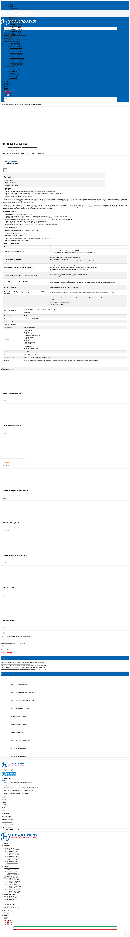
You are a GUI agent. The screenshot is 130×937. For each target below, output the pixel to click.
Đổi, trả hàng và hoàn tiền (8, 824)
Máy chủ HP (7, 866)
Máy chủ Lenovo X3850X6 (13, 851)
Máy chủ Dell (7, 864)
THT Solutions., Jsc (15, 830)
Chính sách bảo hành (7, 822)
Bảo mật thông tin (6, 827)
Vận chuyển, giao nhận (7, 819)
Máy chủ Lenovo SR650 (12, 861)
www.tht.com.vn (25, 793)
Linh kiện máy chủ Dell (9, 894)
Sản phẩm (4, 805)
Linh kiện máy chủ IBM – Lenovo (12, 878)
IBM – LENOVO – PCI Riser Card (14, 886)
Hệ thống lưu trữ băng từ (13, 874)
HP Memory (9, 901)
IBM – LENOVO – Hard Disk (13, 879)
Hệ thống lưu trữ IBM (11, 869)
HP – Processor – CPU (12, 897)
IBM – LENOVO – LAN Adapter (13, 881)
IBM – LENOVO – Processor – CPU (14, 889)
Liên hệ (3, 810)
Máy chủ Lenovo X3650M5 (13, 853)
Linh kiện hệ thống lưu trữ (13, 876)
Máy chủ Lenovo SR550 (12, 863)
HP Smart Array (10, 906)
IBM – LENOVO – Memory (12, 884)
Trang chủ (4, 799)
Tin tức (3, 807)
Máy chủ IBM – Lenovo (9, 848)
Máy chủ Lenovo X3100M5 (13, 859)
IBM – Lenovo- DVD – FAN (13, 893)
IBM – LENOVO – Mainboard (13, 883)
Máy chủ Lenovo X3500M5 (13, 856)
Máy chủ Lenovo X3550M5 (13, 854)
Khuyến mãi (7, 915)
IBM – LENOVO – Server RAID (13, 891)
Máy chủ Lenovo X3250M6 (13, 858)
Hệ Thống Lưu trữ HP (12, 873)
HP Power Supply (11, 904)
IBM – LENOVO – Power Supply (14, 888)
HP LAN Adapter (10, 899)
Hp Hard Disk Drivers (11, 902)
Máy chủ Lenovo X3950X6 (13, 849)
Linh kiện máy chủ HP (9, 896)
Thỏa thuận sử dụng (6, 816)
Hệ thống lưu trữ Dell (12, 871)
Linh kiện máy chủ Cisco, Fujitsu (12, 907)
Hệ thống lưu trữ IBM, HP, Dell (11, 868)
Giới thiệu (4, 802)
